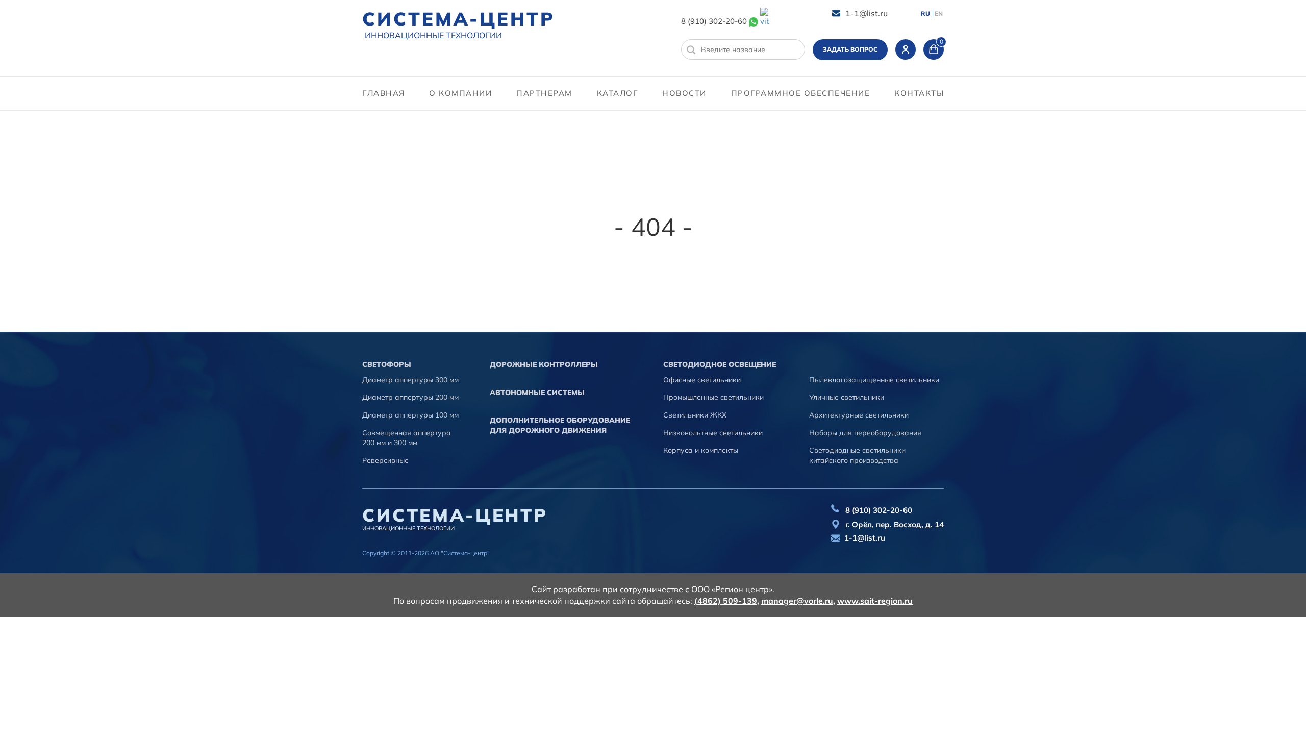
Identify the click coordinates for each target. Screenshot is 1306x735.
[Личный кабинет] (905, 49)
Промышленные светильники (713, 397)
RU (925, 13)
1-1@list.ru (866, 13)
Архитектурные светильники (859, 415)
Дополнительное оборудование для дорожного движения (560, 425)
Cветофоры (386, 364)
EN (939, 13)
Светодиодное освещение (719, 364)
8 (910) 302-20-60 (714, 21)
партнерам (544, 93)
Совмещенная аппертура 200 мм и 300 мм (406, 438)
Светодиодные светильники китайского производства (857, 455)
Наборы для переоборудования (865, 432)
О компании (460, 93)
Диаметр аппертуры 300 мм (410, 379)
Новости (684, 93)
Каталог (617, 93)
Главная (383, 93)
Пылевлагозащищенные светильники (874, 379)
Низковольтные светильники (713, 432)
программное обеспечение (800, 93)
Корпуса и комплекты (700, 450)
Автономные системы (537, 392)
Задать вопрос (850, 49)
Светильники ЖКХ (694, 415)
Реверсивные (385, 460)
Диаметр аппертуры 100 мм (410, 415)
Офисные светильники (702, 379)
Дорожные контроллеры (544, 364)
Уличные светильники (846, 397)
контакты (919, 93)
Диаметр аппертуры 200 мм (410, 397)
